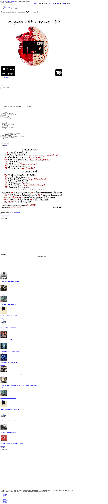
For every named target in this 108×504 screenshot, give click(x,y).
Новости (35, 3)
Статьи (3, 330)
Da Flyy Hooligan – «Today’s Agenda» (8, 327)
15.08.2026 (2, 446)
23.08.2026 (2, 284)
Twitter (4, 499)
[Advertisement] (9, 97)
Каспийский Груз (5, 215)
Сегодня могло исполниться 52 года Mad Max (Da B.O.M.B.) (13, 374)
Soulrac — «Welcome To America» (7, 339)
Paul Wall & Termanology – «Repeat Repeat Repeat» (11, 443)
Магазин (64, 3)
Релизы (3, 389)
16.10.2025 (2, 376)
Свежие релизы (5, 216)
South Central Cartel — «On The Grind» (9, 362)
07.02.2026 (2, 365)
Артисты (59, 3)
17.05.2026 (2, 342)
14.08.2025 (2, 387)
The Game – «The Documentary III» (8, 432)
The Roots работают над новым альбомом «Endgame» (12, 293)
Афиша (54, 3)
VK (14, 212)
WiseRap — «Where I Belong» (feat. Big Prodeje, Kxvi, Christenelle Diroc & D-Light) (18, 385)
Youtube (4, 495)
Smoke (7, 77)
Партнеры (5, 502)
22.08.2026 (2, 295)
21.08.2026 (2, 306)
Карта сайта (5, 500)
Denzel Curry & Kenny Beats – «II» (8, 304)
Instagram (18, 212)
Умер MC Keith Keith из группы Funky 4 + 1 (10, 281)
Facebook (11, 212)
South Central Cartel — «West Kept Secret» (9, 351)
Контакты (5, 501)
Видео (50, 3)
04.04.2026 (2, 353)
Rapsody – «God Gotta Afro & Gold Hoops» (9, 315)
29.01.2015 (3, 77)
